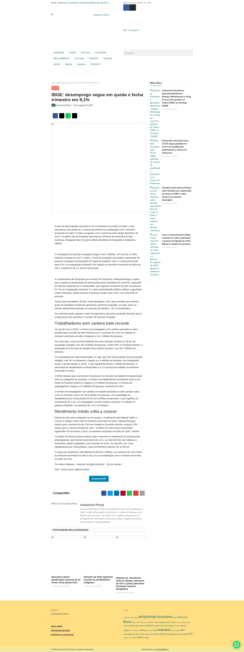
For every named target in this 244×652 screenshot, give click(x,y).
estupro (173, 622)
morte (173, 630)
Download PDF (99, 479)
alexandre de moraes (130, 617)
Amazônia (164, 617)
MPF (182, 630)
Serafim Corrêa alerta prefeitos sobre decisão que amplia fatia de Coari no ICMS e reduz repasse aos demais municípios (176, 194)
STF (190, 634)
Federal (126, 626)
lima (150, 630)
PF (137, 634)
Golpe (132, 626)
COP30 (72, 52)
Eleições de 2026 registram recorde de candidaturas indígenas (98, 580)
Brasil (127, 622)
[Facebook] (126, 7)
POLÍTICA (85, 52)
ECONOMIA (100, 52)
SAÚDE (56, 64)
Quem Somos (57, 626)
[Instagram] (133, 7)
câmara (156, 622)
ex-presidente (185, 622)
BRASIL (68, 64)
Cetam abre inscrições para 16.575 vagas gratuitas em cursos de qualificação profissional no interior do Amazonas (175, 147)
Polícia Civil (148, 634)
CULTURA (79, 58)
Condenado (143, 622)
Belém (175, 617)
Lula (155, 630)
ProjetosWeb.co (162, 649)
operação (127, 634)
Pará (133, 634)
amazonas (147, 616)
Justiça (142, 630)
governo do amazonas (164, 626)
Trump (125, 638)
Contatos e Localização (62, 635)
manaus (164, 630)
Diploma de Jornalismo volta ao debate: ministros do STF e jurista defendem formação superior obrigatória (130, 583)
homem (176, 626)
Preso (156, 634)
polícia (141, 634)
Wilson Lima (143, 637)
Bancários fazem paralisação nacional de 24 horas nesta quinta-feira (65, 580)
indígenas (127, 630)
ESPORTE (93, 58)
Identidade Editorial (60, 631)
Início (53, 83)
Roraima (177, 634)
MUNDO (81, 64)
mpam (178, 630)
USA (130, 638)
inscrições (134, 630)
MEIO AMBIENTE (61, 58)
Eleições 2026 (164, 622)
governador (140, 626)
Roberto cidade (167, 634)
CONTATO (95, 64)
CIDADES (107, 58)
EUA (178, 622)
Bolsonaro (183, 617)
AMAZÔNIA (58, 52)
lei (147, 630)
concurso (135, 622)
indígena (183, 626)
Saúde (185, 634)
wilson (134, 638)
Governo (150, 625)
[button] (55, 115)
